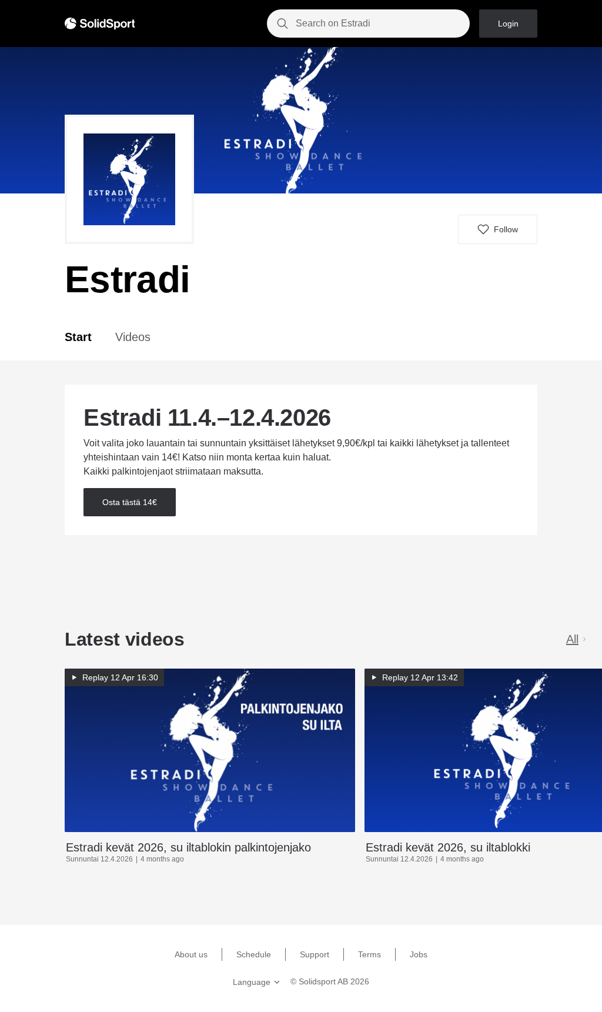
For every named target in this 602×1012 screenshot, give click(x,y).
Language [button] (251, 982)
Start (78, 336)
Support (314, 954)
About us (191, 954)
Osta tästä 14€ (129, 502)
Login (508, 23)
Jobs (418, 954)
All (572, 639)
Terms (369, 954)
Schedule (253, 954)
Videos (132, 336)
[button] (497, 229)
